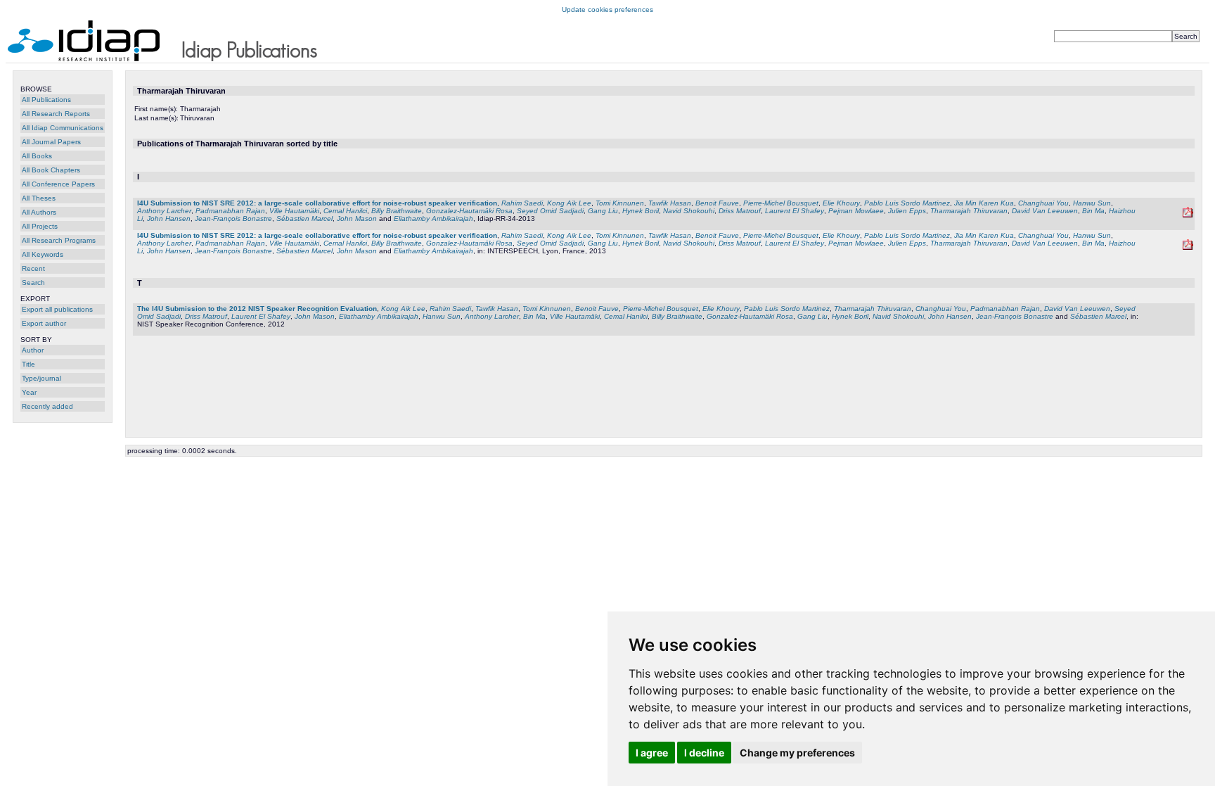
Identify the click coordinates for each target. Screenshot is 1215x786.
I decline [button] (704, 753)
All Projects (40, 226)
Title (28, 364)
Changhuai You (1043, 203)
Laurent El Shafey (794, 211)
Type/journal (41, 378)
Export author (44, 323)
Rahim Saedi (522, 203)
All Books (37, 156)
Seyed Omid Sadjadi (550, 211)
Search (33, 282)
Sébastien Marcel (304, 218)
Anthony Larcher (164, 211)
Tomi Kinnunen (620, 203)
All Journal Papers (51, 142)
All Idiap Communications (62, 128)
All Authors (39, 212)
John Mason (357, 218)
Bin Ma (1093, 211)
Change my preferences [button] (797, 753)
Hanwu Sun (1092, 203)
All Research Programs (59, 240)
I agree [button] (652, 753)
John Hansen (169, 218)
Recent (33, 268)
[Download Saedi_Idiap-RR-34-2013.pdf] (1188, 215)
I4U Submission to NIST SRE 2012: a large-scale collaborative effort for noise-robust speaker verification (317, 203)
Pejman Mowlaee (856, 211)
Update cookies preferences (607, 9)
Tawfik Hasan (669, 203)
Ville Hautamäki (294, 211)
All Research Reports (56, 114)
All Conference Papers (58, 184)
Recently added (47, 406)
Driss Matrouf (740, 211)
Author (33, 350)
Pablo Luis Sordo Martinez (907, 203)
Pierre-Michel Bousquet (780, 203)
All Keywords (42, 254)
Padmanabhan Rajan (230, 211)
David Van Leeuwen (1045, 211)
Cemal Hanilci (345, 211)
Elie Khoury (841, 203)
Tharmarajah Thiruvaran (969, 211)
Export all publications (57, 309)
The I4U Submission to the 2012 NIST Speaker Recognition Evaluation (257, 308)
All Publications (46, 99)
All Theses (39, 198)
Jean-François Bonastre (233, 218)
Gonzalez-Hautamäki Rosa (469, 211)
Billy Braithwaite (396, 211)
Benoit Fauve (717, 203)
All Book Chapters (51, 170)
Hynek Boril (640, 211)
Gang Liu (603, 211)
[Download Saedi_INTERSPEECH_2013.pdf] (1188, 247)
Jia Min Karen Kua (984, 203)
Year (29, 392)
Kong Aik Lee (569, 203)
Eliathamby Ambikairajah (433, 218)
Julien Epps (907, 211)
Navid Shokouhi (688, 211)
